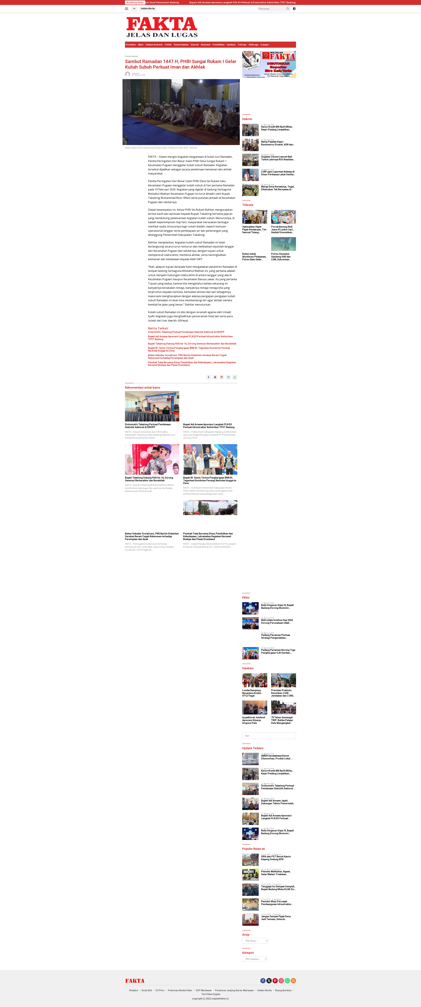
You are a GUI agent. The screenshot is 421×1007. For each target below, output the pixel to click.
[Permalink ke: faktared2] (127, 73)
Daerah (195, 44)
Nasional (205, 44)
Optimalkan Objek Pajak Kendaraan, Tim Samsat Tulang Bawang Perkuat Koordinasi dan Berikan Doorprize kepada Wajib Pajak (254, 229)
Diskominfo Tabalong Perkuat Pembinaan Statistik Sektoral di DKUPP (186, 332)
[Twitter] (269, 981)
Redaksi (133, 990)
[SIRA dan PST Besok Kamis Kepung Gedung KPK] (250, 860)
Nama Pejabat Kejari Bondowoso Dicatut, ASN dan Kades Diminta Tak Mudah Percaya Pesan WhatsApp (277, 143)
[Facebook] (263, 981)
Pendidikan (218, 44)
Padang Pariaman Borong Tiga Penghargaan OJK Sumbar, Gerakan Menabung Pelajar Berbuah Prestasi (278, 651)
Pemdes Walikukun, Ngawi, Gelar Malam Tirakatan (276, 873)
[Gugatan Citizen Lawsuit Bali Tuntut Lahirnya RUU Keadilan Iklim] (250, 160)
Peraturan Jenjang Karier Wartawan (234, 990)
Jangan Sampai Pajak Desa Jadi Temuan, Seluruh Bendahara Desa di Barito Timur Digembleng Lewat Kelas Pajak (278, 918)
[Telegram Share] (228, 377)
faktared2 (135, 73)
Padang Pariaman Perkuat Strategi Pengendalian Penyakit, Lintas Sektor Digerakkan (275, 636)
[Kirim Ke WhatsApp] (234, 377)
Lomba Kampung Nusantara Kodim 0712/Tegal (251, 693)
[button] (288, 8)
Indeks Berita (148, 8)
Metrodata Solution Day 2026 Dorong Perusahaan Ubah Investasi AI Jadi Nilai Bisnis (277, 621)
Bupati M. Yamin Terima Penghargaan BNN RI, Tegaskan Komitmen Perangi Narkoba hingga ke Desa (189, 349)
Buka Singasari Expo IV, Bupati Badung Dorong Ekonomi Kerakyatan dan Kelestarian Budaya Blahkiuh (277, 606)
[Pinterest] (275, 981)
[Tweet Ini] (215, 377)
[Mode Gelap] (294, 9)
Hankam (231, 44)
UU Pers (159, 990)
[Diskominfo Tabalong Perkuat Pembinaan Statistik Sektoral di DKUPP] (152, 406)
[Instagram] (281, 981)
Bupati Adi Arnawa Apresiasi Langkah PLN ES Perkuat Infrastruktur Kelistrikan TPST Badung (192, 2)
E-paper (265, 44)
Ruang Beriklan (283, 990)
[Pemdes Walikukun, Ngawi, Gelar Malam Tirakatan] (250, 875)
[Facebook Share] (208, 377)
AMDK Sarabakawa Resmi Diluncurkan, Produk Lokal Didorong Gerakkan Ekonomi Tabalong (277, 757)
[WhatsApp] (287, 981)
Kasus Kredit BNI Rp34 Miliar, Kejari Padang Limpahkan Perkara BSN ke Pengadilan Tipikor (277, 128)
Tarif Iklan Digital (210, 994)
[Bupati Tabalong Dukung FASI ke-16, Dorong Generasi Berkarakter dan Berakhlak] (152, 459)
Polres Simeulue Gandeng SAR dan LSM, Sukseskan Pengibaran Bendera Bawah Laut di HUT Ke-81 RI (283, 257)
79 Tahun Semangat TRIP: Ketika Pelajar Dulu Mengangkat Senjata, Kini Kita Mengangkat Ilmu (282, 720)
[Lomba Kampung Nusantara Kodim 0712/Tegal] (254, 680)
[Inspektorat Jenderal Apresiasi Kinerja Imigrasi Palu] (254, 707)
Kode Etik (147, 990)
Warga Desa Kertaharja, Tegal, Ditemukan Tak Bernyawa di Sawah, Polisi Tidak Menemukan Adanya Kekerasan (278, 188)
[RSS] (293, 981)
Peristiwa (131, 44)
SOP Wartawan (204, 990)
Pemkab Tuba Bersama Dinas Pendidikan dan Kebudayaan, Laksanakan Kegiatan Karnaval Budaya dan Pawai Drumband (192, 364)
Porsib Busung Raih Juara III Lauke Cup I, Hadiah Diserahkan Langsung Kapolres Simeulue (282, 229)
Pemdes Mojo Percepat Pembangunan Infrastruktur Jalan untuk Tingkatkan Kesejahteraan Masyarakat (276, 903)
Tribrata (242, 44)
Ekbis (140, 44)
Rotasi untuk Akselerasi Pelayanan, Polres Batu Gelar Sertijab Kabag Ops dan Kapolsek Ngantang (254, 257)
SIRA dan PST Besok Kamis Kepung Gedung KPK (276, 858)
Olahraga (253, 44)
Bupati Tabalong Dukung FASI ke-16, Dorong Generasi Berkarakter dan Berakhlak (192, 343)
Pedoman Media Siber (180, 990)
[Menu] (127, 9)
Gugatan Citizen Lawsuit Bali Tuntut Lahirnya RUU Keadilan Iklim (277, 158)
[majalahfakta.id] (162, 26)
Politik (168, 44)
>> (134, 8)
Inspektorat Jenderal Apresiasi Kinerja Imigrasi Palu (253, 720)
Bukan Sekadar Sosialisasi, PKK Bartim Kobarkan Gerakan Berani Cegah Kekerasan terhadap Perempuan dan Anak (187, 356)
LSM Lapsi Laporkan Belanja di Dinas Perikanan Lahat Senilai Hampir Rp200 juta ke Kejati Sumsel (278, 173)
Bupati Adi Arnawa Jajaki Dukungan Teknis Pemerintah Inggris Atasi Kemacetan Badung (277, 802)
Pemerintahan (181, 44)
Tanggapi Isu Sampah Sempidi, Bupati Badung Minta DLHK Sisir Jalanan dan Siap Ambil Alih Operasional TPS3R (278, 888)
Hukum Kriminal (154, 44)
